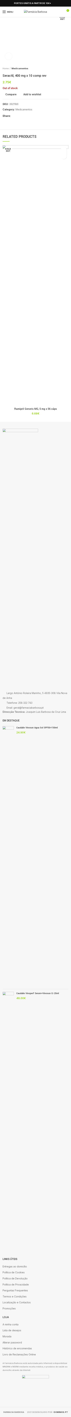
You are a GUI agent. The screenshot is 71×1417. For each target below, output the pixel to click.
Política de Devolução (15, 1278)
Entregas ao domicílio (15, 1266)
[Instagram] (9, 3)
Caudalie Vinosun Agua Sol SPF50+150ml (37, 727)
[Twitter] (18, 116)
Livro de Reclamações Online (19, 1354)
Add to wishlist (32, 94)
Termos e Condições (15, 1296)
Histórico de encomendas (17, 1348)
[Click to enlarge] (8, 56)
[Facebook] (5, 3)
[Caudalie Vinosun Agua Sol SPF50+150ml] (8, 856)
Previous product (60, 68)
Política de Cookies (14, 1272)
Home (6, 68)
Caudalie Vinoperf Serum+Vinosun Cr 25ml (37, 993)
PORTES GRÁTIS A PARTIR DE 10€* (32, 3)
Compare (11, 94)
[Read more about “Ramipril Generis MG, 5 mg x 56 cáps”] (64, 156)
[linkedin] (26, 116)
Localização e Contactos (17, 1302)
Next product (66, 68)
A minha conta (10, 1324)
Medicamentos (20, 68)
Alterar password (12, 1342)
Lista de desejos (12, 1330)
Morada (7, 1336)
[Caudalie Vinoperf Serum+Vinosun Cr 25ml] (8, 1122)
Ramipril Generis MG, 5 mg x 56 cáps (35, 409)
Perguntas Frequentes (15, 1290)
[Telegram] (30, 116)
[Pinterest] (22, 116)
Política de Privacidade (16, 1284)
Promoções (9, 1308)
